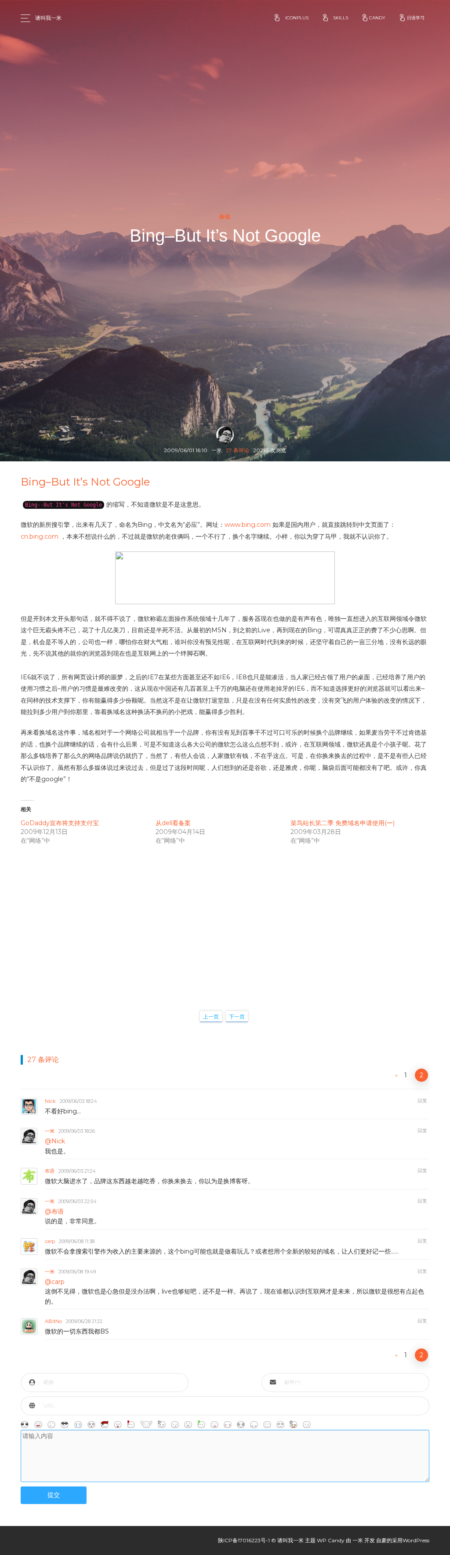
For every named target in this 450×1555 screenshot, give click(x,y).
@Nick (55, 1141)
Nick (50, 1101)
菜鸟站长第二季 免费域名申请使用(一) (342, 823)
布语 (49, 1171)
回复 (422, 1101)
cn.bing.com (39, 536)
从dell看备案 (173, 823)
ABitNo (53, 1321)
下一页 (237, 1016)
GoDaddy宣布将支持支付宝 (60, 823)
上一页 (211, 1016)
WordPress (416, 1540)
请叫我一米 (48, 17)
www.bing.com (248, 525)
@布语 (54, 1211)
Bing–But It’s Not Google (85, 481)
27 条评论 (237, 450)
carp (50, 1241)
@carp (55, 1282)
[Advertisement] (225, 918)
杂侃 (225, 217)
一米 (49, 1131)
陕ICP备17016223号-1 (244, 1540)
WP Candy (331, 1540)
